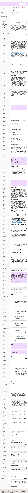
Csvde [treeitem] (4, 108)
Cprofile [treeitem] (4, 105)
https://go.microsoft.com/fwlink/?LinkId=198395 (17, 53)
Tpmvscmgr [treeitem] (4, 424)
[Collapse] (9, 7)
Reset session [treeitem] (5, 363)
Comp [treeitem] (4, 100)
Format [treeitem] (4, 181)
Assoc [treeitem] (4, 49)
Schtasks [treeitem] (4, 380)
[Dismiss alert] (27, 2)
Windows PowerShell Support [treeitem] (4, 19)
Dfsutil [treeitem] (4, 38)
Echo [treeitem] (3, 153)
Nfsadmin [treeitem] (4, 280)
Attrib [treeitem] (4, 53)
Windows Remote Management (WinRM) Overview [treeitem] (5, 477)
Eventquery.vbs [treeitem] (5, 161)
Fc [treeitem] (3, 169)
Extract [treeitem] (4, 168)
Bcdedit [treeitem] (4, 61)
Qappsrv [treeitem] (4, 331)
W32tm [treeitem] (4, 452)
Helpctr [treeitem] (4, 201)
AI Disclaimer (2, 491)
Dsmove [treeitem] (4, 149)
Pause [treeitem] (4, 300)
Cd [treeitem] (3, 70)
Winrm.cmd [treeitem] (4, 467)
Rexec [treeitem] (4, 364)
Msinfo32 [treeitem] (4, 257)
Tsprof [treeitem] (4, 436)
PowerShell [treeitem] (4, 312)
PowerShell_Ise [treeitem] (5, 313)
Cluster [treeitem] (4, 93)
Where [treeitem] (4, 460)
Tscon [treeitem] (4, 431)
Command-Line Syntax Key (14, 474)
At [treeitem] (3, 50)
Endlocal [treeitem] (4, 156)
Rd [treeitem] (3, 340)
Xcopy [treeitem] (4, 475)
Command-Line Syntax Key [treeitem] (6, 41)
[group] (19, 418)
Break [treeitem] (4, 66)
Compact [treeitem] (4, 101)
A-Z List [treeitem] (4, 39)
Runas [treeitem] (4, 375)
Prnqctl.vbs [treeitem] (4, 323)
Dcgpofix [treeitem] (4, 112)
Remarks (18, 73)
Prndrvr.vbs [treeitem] (4, 317)
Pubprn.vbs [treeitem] (4, 325)
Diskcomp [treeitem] (4, 125)
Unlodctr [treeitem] (4, 444)
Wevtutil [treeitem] (4, 459)
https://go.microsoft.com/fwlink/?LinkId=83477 (17, 222)
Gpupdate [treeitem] (4, 196)
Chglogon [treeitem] (4, 80)
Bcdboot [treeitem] (4, 60)
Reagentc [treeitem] (4, 343)
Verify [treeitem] (4, 448)
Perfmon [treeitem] (4, 304)
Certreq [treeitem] (4, 73)
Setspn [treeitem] (4, 391)
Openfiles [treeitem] (4, 295)
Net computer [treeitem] (5, 261)
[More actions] (26, 7)
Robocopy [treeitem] (4, 368)
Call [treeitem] (3, 69)
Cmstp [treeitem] (4, 97)
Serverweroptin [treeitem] (5, 387)
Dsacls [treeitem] (4, 140)
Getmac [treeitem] (4, 189)
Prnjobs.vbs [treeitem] (4, 319)
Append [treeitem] (4, 46)
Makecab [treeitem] (4, 233)
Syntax (16, 73)
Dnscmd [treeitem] (4, 136)
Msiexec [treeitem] (4, 256)
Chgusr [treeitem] (4, 82)
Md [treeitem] (3, 237)
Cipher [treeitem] (4, 88)
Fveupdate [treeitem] (4, 188)
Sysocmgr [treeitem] (4, 407)
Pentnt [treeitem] (4, 303)
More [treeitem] (3, 244)
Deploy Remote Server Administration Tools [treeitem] (4, 25)
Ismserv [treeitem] (4, 213)
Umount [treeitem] (4, 443)
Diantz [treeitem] (4, 121)
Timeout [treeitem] (4, 420)
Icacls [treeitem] (4, 204)
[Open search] (24, 1)
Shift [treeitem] (3, 396)
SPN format (12, 15)
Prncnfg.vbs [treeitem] (4, 316)
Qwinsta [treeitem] (4, 336)
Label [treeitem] (4, 221)
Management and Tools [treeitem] (5, 17)
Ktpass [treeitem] (4, 220)
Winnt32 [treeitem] (4, 464)
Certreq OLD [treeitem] (4, 72)
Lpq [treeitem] (3, 229)
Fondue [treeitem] (4, 177)
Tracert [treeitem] (4, 428)
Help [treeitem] (3, 200)
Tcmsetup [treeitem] (4, 415)
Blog (10, 491)
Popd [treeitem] (3, 309)
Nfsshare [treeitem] (4, 281)
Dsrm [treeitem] (4, 152)
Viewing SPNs (13, 16)
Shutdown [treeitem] (4, 399)
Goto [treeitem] (3, 192)
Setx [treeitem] (3, 392)
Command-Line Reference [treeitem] (6, 33)
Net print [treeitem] (4, 265)
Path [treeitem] (3, 297)
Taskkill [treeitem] (4, 412)
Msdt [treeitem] (3, 253)
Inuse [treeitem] (4, 208)
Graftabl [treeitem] (4, 197)
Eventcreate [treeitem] (4, 160)
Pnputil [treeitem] (4, 308)
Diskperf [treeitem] (4, 129)
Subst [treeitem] (4, 404)
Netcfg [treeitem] (4, 273)
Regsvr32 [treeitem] (4, 351)
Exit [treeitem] (3, 165)
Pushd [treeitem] (4, 327)
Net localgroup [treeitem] (5, 264)
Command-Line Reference (16, 7)
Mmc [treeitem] (3, 241)
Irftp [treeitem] (3, 212)
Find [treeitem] (3, 172)
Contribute (13, 491)
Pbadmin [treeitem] (4, 301)
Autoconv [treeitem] (4, 57)
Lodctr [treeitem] (4, 225)
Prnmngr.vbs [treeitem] (4, 320)
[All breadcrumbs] (11, 7)
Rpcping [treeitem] (4, 372)
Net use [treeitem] (4, 269)
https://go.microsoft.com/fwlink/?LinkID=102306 (18, 163)
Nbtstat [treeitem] (4, 260)
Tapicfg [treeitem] (4, 411)
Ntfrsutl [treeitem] (4, 293)
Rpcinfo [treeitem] (4, 371)
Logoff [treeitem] (4, 228)
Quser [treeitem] (4, 335)
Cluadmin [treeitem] (4, 92)
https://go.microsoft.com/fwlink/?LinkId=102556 (19, 56)
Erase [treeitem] (4, 157)
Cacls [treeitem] (3, 68)
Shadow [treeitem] (4, 395)
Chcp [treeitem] (3, 77)
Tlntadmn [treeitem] (4, 423)
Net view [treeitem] (4, 272)
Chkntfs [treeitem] (4, 85)
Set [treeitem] (3, 388)
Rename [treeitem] (4, 356)
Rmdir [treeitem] (4, 367)
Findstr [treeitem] (4, 173)
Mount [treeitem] (4, 245)
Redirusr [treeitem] (4, 347)
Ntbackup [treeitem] (4, 289)
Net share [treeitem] (4, 268)
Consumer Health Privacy (22, 491)
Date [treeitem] (3, 109)
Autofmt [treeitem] (4, 58)
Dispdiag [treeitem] (4, 133)
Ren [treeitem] (3, 355)
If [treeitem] (3, 205)
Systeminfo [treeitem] (4, 408)
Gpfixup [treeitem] (4, 193)
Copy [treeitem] (3, 104)
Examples (25, 39)
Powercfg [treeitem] (4, 311)
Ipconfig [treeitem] (4, 209)
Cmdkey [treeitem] (4, 96)
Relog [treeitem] (4, 352)
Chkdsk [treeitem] (4, 84)
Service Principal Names (21, 52)
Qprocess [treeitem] (4, 332)
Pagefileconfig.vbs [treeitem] (5, 296)
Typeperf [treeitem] (4, 439)
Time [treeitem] (3, 419)
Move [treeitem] (4, 248)
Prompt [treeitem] (4, 324)
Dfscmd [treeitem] (4, 117)
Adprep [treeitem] (4, 45)
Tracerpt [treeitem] (4, 427)
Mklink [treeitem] (4, 240)
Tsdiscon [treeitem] (4, 432)
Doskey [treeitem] (4, 137)
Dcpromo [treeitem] (4, 113)
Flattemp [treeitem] (4, 176)
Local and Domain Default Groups (20, 221)
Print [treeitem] (3, 315)
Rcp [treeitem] (3, 339)
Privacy (17, 491)
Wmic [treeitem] (4, 472)
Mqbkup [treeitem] (4, 249)
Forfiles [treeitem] (4, 180)
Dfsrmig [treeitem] (4, 120)
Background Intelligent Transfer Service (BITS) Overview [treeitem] (5, 486)
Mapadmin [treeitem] (4, 236)
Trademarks (6, 492)
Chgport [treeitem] (4, 81)
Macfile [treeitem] (4, 232)
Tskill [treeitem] (3, 435)
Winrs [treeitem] (4, 468)
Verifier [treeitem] (4, 447)
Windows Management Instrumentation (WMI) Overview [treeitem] (5, 481)
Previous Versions (7, 491)
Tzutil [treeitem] (4, 440)
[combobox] (5, 8)
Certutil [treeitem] (4, 74)
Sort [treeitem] (3, 400)
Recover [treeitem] (4, 344)
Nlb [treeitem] (3, 284)
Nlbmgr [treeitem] (4, 285)
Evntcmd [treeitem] (4, 164)
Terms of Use (2, 492)
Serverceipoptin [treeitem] (5, 384)
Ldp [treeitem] (3, 224)
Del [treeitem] (3, 116)
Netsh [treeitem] (4, 277)
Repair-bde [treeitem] (4, 360)
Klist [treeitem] (3, 216)
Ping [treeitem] (3, 305)
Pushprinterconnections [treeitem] (6, 328)
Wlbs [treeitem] (3, 471)
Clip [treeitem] (3, 89)
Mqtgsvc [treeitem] (4, 252)
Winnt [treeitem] (4, 463)
